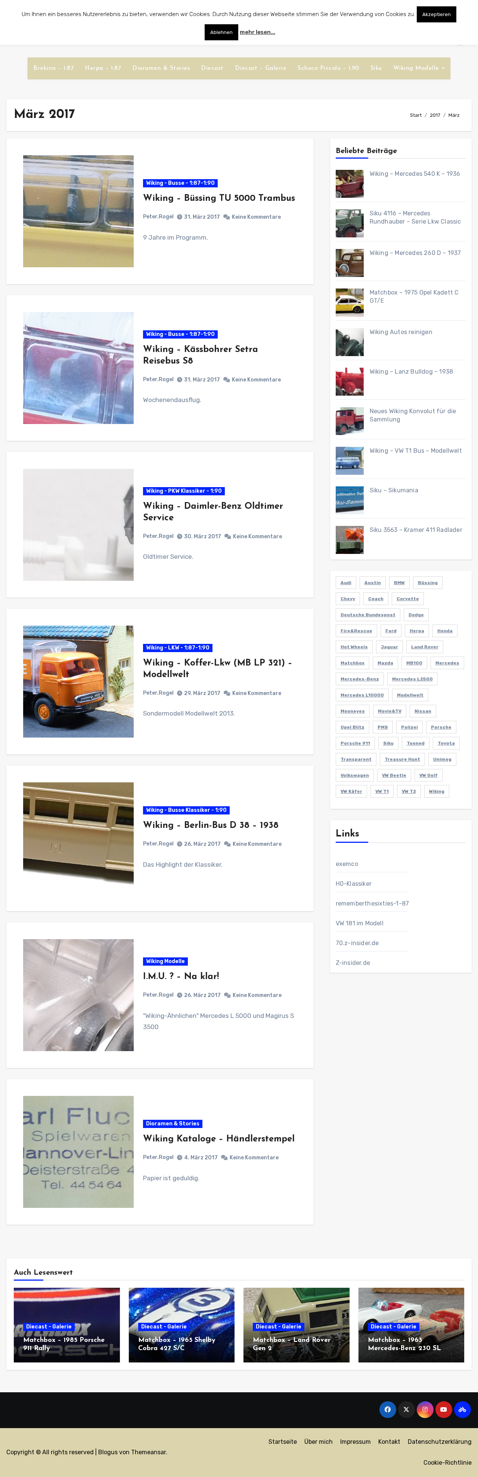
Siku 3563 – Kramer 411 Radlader (416, 529)
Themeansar (148, 1452)
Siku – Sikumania (394, 490)
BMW (399, 582)
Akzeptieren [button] (436, 14)
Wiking (436, 791)
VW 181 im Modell (360, 923)
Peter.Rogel (158, 217)
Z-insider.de (353, 962)
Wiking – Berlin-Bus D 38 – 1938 (211, 825)
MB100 (414, 663)
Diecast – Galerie (261, 68)
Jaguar (389, 646)
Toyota (446, 743)
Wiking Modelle (417, 68)
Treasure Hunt (402, 759)
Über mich (318, 1441)
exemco (347, 863)
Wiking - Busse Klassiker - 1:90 (186, 810)
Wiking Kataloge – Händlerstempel (219, 1139)
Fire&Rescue (356, 630)
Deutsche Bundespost (368, 614)
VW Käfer (351, 791)
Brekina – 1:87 (53, 68)
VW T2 (409, 791)
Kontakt (389, 1441)
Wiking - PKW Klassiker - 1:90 (184, 491)
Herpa (417, 630)
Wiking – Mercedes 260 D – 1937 (415, 252)
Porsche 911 (355, 743)
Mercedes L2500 (412, 679)
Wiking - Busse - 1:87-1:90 (180, 183)
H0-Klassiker (354, 883)
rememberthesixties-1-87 (372, 903)
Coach (376, 598)
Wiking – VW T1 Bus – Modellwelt (416, 450)
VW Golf (428, 775)
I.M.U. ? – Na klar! (181, 976)
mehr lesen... (257, 32)
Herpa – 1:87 (103, 68)
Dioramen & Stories (161, 68)
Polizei (409, 727)
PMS (383, 727)
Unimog (442, 759)
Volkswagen (355, 775)
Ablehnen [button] (221, 32)
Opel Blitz (352, 727)
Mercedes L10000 (362, 695)
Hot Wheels (354, 646)
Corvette (408, 598)
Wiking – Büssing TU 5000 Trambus (219, 198)
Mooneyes (353, 711)
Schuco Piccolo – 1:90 (328, 68)
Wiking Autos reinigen (401, 332)
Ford (391, 630)
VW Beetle (394, 775)
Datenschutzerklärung (440, 1441)
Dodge (416, 614)
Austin (372, 582)
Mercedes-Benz (360, 679)
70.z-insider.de (357, 943)
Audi (346, 582)
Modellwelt (410, 695)
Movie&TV (389, 711)
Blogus (108, 1452)
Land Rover (424, 646)
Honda (445, 630)
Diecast (212, 68)
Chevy (348, 598)
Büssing (428, 582)
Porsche (441, 727)
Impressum (355, 1441)
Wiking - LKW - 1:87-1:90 (177, 648)
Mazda (385, 663)
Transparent (356, 759)
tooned (416, 743)
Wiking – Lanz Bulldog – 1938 (411, 371)
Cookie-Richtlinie (447, 1462)
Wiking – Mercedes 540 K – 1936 (415, 173)
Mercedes (447, 663)
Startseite (283, 1441)
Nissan (423, 711)
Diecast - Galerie (49, 1327)
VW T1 (382, 791)
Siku (376, 68)
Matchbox (352, 663)
